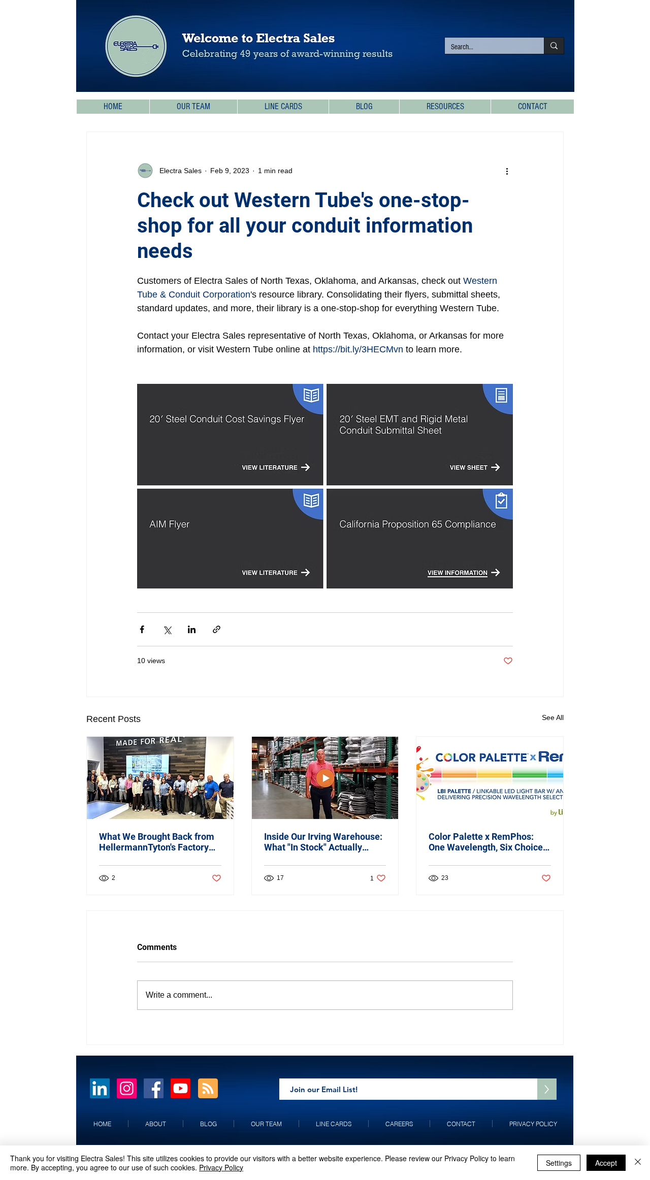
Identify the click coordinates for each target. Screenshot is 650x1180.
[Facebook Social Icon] (154, 1088)
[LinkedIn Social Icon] (100, 1088)
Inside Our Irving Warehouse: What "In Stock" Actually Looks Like (323, 842)
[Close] (638, 1163)
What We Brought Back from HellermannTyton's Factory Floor (156, 842)
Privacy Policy (221, 1167)
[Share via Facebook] (142, 629)
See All (553, 717)
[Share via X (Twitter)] (167, 629)
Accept (606, 1163)
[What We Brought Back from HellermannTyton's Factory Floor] (160, 778)
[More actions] (507, 171)
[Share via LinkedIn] (192, 629)
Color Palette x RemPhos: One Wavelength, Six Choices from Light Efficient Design (488, 842)
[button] (445, 107)
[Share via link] (216, 629)
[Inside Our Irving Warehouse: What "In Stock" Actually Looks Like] (325, 778)
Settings (559, 1163)
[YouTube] (180, 1088)
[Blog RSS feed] (208, 1088)
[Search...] (554, 46)
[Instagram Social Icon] (127, 1088)
